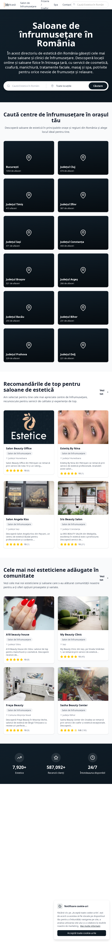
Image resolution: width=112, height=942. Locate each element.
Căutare (98, 86)
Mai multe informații (90, 926)
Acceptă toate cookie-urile (81, 933)
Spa (56, 4)
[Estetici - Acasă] (6, 4)
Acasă (12, 4)
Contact (67, 4)
